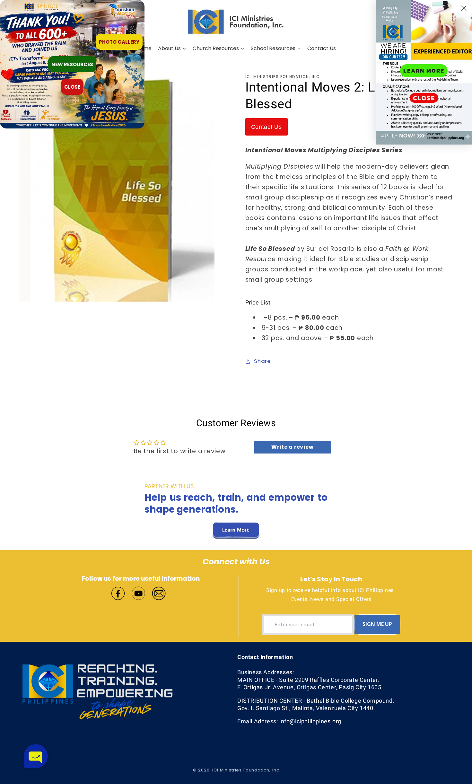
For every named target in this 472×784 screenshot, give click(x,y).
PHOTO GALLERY (119, 42)
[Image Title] (118, 592)
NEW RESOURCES (72, 64)
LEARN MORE (423, 70)
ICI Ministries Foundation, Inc (245, 770)
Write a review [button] (292, 447)
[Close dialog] (463, 8)
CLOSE (424, 98)
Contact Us (266, 127)
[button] (36, 756)
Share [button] (262, 361)
